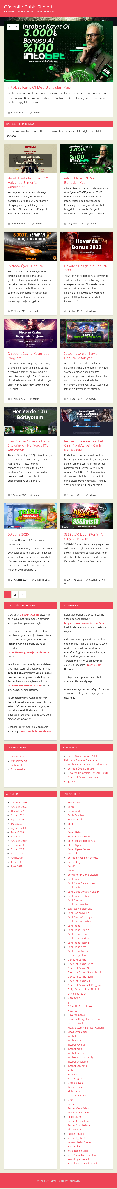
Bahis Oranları (76, 815)
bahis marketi (75, 811)
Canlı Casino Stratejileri (81, 917)
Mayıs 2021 (17, 823)
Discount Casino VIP (79, 981)
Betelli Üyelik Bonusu (80, 849)
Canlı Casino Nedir (78, 913)
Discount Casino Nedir (80, 976)
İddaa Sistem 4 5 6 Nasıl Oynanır (86, 1027)
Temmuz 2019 (19, 845)
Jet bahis (72, 1070)
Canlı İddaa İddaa (77, 934)
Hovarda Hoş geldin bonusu (84, 1019)
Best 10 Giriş (93, 665)
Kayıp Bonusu (75, 1087)
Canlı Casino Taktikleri (80, 921)
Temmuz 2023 (19, 802)
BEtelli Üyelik (75, 845)
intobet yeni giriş (77, 1066)
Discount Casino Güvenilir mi (84, 972)
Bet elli (71, 823)
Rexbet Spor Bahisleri (80, 1125)
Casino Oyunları (77, 955)
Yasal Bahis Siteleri (78, 1150)
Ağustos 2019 (19, 840)
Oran (70, 1099)
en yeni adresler (77, 993)
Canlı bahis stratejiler (80, 896)
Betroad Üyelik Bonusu (26, 266)
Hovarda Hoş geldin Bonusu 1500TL (88, 773)
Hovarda (73, 1010)
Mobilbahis (74, 1091)
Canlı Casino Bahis (78, 904)
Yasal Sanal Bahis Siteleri (82, 1155)
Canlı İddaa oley (77, 947)
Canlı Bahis (74, 879)
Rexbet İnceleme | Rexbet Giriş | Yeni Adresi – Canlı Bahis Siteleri (83, 445)
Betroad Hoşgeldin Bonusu (83, 857)
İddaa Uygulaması (78, 1032)
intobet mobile (76, 1053)
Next (16, 27)
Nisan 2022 (17, 811)
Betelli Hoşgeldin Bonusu (82, 840)
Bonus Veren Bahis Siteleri (83, 874)
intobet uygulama (78, 1061)
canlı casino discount (80, 908)
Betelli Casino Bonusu (80, 836)
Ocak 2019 (17, 853)
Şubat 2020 (17, 836)
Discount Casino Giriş (80, 968)
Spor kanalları (19, 769)
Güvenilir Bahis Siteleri (28, 6)
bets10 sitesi (18, 756)
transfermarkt (19, 760)
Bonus (71, 870)
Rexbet (72, 1104)
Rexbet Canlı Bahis (78, 1108)
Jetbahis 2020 (18, 534)
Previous (10, 27)
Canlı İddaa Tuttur (78, 951)
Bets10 (71, 866)
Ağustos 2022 (19, 806)
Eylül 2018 (17, 866)
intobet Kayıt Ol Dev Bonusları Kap (39, 87)
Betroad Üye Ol (76, 862)
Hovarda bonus (76, 1015)
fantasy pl (16, 765)
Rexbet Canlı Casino (79, 1112)
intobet (72, 1036)
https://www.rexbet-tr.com (24, 685)
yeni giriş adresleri (78, 1159)
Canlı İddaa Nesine (78, 942)
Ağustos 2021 (19, 819)
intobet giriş (75, 1040)
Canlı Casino (75, 900)
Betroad (72, 853)
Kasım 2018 (17, 862)
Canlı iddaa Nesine (78, 938)
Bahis (71, 806)
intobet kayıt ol (76, 1044)
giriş (70, 1002)
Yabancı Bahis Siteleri (80, 1142)
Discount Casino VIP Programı (85, 985)
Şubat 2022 (17, 815)
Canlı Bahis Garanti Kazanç (83, 883)
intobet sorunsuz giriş (80, 1057)
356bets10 (74, 802)
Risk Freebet (75, 1129)
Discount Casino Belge (80, 964)
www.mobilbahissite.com (36, 731)
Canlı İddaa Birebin (78, 930)
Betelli (71, 828)
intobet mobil (75, 1049)
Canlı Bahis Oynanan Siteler (83, 891)
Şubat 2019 (17, 849)
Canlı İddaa (74, 925)
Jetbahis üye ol (76, 1082)
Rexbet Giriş (75, 1116)
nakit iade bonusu (78, 1095)
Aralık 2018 (17, 857)
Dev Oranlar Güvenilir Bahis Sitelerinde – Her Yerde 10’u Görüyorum (29, 445)
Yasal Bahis (74, 1146)
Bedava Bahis (75, 819)
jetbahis (72, 1074)
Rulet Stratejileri (77, 1133)
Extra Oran (74, 998)
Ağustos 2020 (19, 828)
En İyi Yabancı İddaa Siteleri (83, 989)
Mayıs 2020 (17, 832)
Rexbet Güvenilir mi (79, 1121)
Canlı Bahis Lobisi (77, 887)
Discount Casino (77, 959)
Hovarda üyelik (76, 1023)
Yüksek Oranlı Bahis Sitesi (82, 1163)
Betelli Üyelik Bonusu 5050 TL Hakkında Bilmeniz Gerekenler (30, 183)
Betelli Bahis (75, 832)
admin (37, 112)
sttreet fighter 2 (77, 1138)
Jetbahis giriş (75, 1078)
